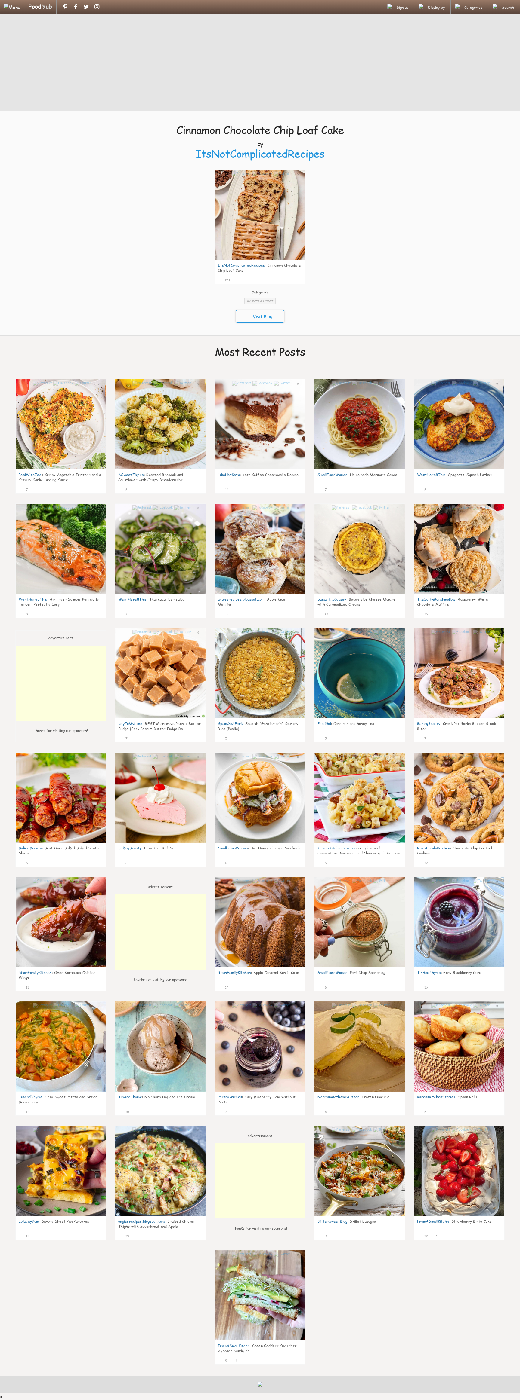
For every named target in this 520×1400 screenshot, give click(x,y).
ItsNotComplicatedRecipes (260, 154)
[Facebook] (75, 7)
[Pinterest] (65, 7)
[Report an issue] (298, 279)
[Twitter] (86, 7)
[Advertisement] (260, 63)
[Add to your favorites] (235, 279)
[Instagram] (96, 7)
